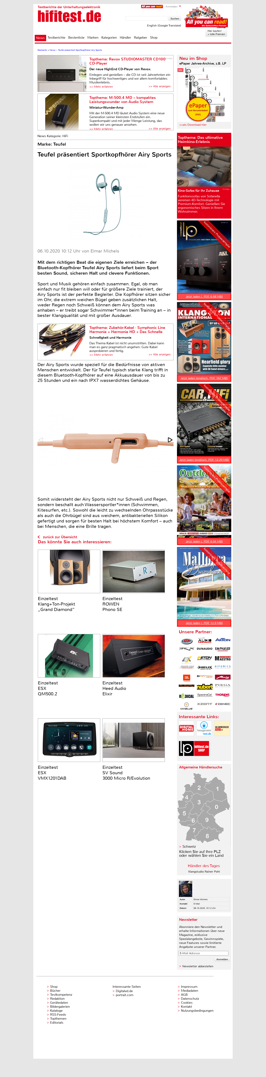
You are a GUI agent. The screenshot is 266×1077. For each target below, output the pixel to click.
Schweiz (189, 846)
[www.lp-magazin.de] (186, 759)
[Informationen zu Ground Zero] (186, 669)
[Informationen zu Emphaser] (223, 650)
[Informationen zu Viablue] (186, 706)
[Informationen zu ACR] (186, 641)
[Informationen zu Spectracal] (204, 696)
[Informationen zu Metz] (223, 678)
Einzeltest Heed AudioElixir (114, 688)
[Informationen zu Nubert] (204, 687)
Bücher (55, 990)
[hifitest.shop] (201, 759)
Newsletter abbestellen (197, 966)
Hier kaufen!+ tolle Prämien (216, 32)
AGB (184, 994)
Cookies (187, 1002)
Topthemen (58, 1018)
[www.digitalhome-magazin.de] (186, 739)
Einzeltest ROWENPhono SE (112, 604)
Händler (125, 37)
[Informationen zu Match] (204, 678)
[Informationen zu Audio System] (204, 641)
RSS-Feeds (58, 1014)
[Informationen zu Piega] (223, 687)
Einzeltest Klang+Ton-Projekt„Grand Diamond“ (56, 604)
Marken (92, 37)
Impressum (189, 986)
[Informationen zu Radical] (186, 696)
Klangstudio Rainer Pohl (204, 871)
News (40, 38)
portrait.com (124, 995)
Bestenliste (76, 37)
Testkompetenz (61, 994)
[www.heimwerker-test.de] (221, 739)
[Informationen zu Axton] (223, 641)
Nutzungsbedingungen (197, 1010)
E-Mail (197, 903)
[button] (170, 440)
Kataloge (56, 1010)
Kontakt (186, 1006)
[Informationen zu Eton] (204, 659)
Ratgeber (140, 37)
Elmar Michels (201, 899)
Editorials (56, 1022)
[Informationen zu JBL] (186, 678)
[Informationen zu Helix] (204, 669)
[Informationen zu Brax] (186, 650)
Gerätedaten (59, 1002)
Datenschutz (190, 998)
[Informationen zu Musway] (186, 687)
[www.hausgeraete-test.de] (204, 739)
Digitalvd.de (124, 991)
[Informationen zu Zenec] (223, 706)
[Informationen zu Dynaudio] (204, 650)
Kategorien (109, 37)
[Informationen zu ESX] (186, 659)
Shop (153, 37)
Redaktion (57, 998)
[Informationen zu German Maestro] (223, 659)
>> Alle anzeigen (160, 86)
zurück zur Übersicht (60, 537)
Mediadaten (189, 990)
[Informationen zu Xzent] (204, 706)
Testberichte (56, 37)
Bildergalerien (60, 1006)
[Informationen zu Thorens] (223, 696)
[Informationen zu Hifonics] (223, 669)
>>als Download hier (193, 125)
